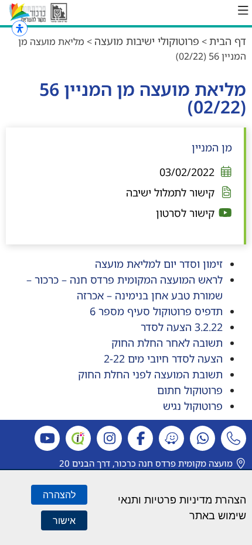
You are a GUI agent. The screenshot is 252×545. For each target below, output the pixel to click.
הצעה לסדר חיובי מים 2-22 (163, 358)
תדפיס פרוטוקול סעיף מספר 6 (156, 311)
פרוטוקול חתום (190, 390)
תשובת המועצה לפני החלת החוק (150, 374)
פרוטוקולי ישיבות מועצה (146, 41)
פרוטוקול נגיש (193, 406)
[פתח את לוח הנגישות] (19, 28)
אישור (64, 520)
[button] (243, 10)
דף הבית (227, 41)
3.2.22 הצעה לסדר (182, 327)
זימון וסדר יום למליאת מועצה (157, 264)
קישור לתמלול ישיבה (170, 192)
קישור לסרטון (185, 213)
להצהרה (59, 495)
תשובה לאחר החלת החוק (167, 343)
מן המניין (212, 147)
